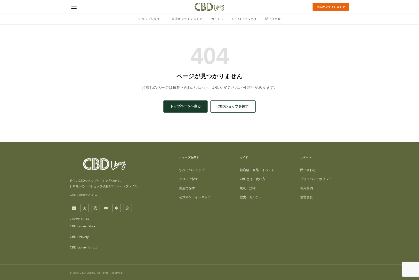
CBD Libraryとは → (84, 195)
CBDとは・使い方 (252, 179)
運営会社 (306, 197)
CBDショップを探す (233, 106)
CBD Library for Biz (83, 247)
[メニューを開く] (74, 6)
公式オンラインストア (330, 6)
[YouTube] (106, 208)
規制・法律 (248, 188)
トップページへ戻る (185, 106)
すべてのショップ (191, 170)
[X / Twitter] (85, 208)
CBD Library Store (82, 226)
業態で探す (187, 188)
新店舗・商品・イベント (257, 170)
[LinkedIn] (74, 208)
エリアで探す (188, 179)
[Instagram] (95, 208)
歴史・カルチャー (252, 197)
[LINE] (117, 208)
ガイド (217, 19)
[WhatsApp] (127, 208)
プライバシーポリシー (316, 179)
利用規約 (306, 188)
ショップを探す (150, 19)
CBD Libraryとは (244, 19)
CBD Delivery (79, 237)
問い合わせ (273, 19)
